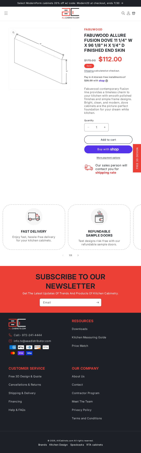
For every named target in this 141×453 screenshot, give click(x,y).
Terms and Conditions (87, 418)
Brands (42, 444)
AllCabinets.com (65, 440)
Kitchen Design (58, 444)
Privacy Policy (81, 410)
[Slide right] (78, 255)
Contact (77, 384)
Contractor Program (86, 393)
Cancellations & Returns (25, 384)
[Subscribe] (97, 302)
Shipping (89, 70)
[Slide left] (63, 255)
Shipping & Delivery (22, 393)
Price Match (80, 345)
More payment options (108, 157)
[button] (6, 13)
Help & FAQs (17, 410)
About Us (78, 376)
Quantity (89, 120)
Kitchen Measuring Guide (89, 337)
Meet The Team (82, 401)
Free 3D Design (137, 158)
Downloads (79, 329)
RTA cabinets (94, 444)
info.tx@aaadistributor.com (32, 341)
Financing (15, 401)
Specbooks (77, 444)
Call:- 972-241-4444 (28, 335)
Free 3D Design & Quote (25, 376)
